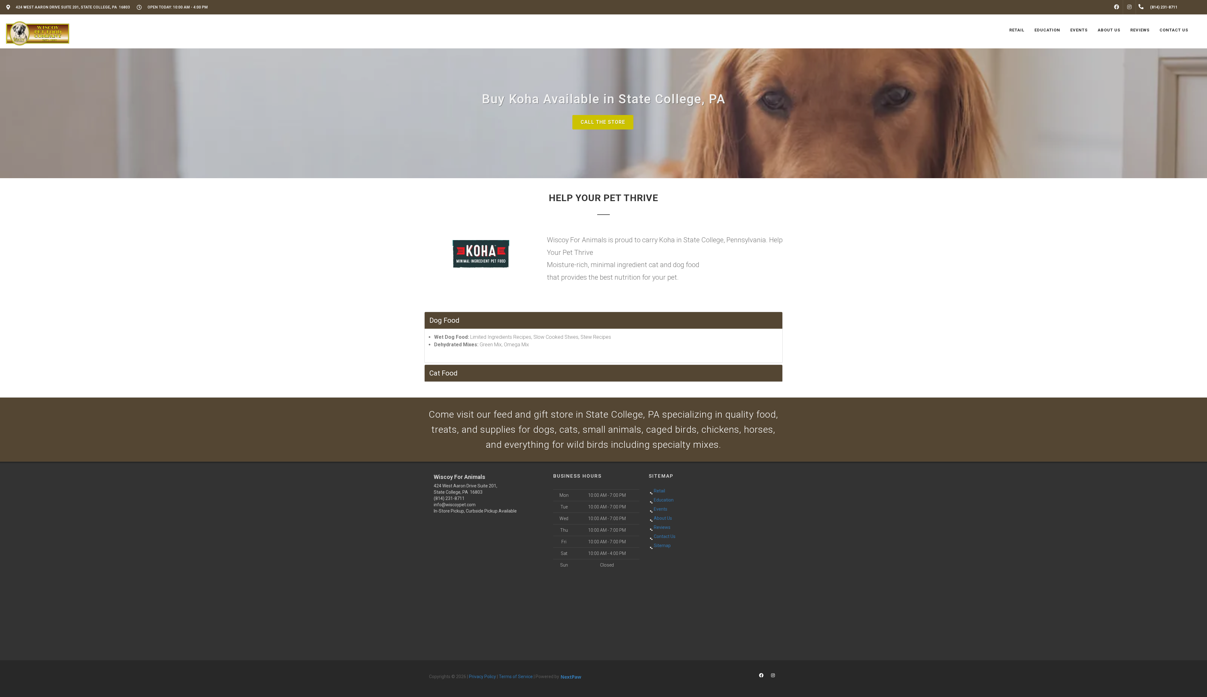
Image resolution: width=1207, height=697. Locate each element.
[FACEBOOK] (1116, 7)
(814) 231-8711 (449, 498)
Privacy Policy (482, 676)
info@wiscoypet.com (455, 504)
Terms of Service (516, 676)
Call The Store (603, 122)
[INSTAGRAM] (1129, 7)
